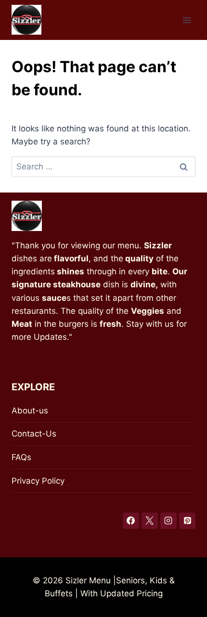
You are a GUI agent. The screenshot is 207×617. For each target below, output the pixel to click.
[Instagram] (168, 521)
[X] (150, 521)
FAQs (21, 457)
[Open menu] (186, 20)
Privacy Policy (38, 481)
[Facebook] (131, 521)
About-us (30, 410)
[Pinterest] (187, 521)
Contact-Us (34, 433)
